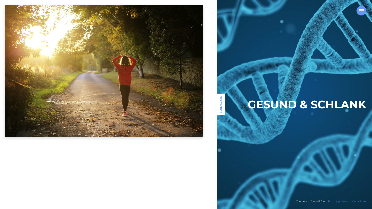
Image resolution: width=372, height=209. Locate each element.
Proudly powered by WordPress (347, 201)
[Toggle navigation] (361, 10)
